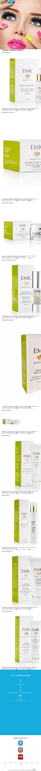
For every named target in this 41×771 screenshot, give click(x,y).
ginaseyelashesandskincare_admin (9, 110)
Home (5, 762)
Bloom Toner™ (6, 495)
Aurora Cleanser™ (7, 551)
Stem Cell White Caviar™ (9, 260)
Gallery (35, 4)
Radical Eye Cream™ (8, 320)
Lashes (17, 4)
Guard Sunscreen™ (7, 611)
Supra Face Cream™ (8, 203)
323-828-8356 (39, 5)
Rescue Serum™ (6, 52)
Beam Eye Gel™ (6, 410)
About (24, 4)
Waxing (21, 4)
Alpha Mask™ (6, 435)
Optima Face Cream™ (8, 112)
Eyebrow (13, 4)
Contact (28, 4)
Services (32, 4)
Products (31, 110)
